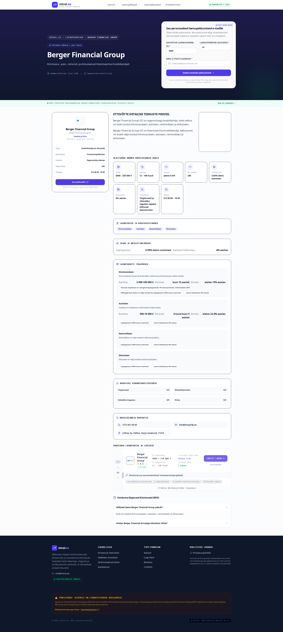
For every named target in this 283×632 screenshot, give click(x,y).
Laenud (111, 4)
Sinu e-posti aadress (179, 58)
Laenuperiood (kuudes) (214, 42)
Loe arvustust (215, 464)
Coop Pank (149, 557)
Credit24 (148, 567)
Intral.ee (55, 37)
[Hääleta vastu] (118, 477)
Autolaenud (103, 567)
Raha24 (147, 552)
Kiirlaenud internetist (108, 552)
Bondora (148, 562)
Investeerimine (172, 4)
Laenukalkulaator (152, 4)
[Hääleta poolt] (118, 467)
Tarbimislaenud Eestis (109, 562)
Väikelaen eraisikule (107, 557)
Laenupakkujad (129, 4)
